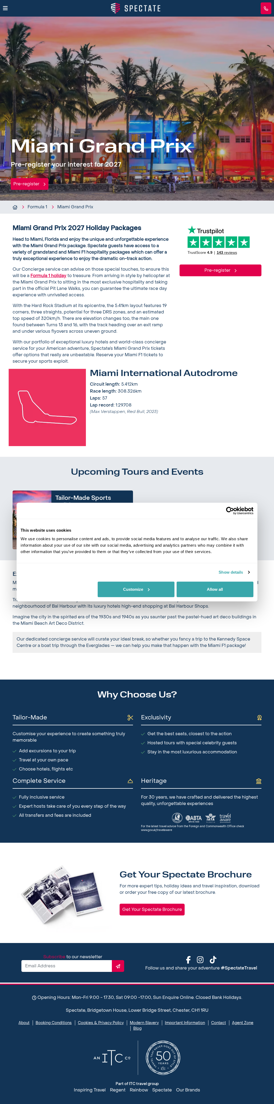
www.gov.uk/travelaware (156, 830)
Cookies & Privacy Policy (101, 1022)
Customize (133, 589)
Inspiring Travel (90, 1090)
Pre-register (26, 184)
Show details (231, 572)
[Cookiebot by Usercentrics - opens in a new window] (230, 511)
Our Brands (188, 1090)
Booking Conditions (54, 1022)
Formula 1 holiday (48, 275)
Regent (117, 1090)
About (23, 1022)
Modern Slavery (144, 1022)
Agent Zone (242, 1022)
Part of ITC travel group (137, 1083)
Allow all (215, 589)
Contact (218, 1022)
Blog (137, 1028)
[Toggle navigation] (5, 8)
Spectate (162, 1090)
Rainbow (139, 1090)
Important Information (185, 1022)
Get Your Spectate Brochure (152, 909)
